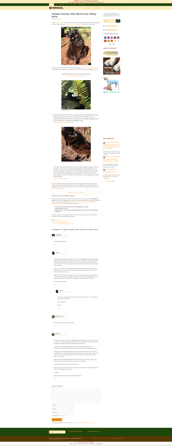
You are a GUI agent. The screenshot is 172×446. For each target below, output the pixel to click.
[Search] (118, 21)
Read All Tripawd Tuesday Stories (76, 192)
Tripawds (91, 442)
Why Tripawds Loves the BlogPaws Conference (63, 223)
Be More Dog (81, 4)
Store (120, 8)
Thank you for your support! (109, 16)
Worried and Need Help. (61, 178)
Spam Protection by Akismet (55, 439)
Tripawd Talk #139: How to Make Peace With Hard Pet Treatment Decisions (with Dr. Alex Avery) (111, 145)
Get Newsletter (111, 30)
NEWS (73, 2)
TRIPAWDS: (76, 1)
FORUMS (82, 2)
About (113, 8)
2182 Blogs (95, 1)
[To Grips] (111, 74)
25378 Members (87, 1)
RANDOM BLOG (100, 2)
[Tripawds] (56, 8)
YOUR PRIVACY (92, 2)
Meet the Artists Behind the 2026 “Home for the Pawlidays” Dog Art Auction (111, 159)
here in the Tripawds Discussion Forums (80, 202)
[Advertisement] (111, 115)
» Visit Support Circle (93, 431)
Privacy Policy (62, 415)
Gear (56, 4)
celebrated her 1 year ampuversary (74, 24)
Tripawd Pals (56, 219)
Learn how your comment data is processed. (83, 422)
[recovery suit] (111, 93)
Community (87, 8)
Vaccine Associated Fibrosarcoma (89, 67)
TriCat (54, 221)
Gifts (68, 4)
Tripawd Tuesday (59, 22)
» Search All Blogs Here (75, 431)
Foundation (74, 4)
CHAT (86, 2)
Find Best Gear (111, 26)
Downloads (62, 4)
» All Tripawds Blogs (109, 181)
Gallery (105, 8)
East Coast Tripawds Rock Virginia (60, 222)
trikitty (57, 221)
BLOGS (77, 2)
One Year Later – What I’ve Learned (76, 76)
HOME (69, 2)
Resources (97, 8)
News (51, 4)
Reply (55, 244)
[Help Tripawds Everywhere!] (110, 55)
